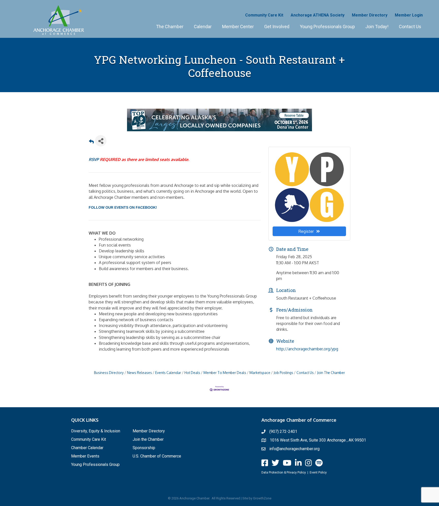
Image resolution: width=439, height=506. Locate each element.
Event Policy (318, 472)
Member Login (409, 15)
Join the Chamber (148, 439)
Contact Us (410, 26)
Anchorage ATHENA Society (317, 15)
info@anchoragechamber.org (294, 448)
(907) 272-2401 (283, 431)
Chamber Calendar (87, 447)
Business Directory (109, 372)
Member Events (85, 456)
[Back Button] (91, 142)
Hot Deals (192, 372)
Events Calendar (168, 372)
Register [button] (306, 231)
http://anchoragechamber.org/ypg (307, 348)
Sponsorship (144, 447)
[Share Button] (100, 140)
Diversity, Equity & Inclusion (95, 431)
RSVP (94, 159)
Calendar (203, 26)
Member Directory (369, 15)
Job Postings (283, 372)
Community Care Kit (264, 15)
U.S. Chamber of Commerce (157, 456)
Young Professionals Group (327, 26)
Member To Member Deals (224, 372)
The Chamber (169, 26)
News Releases (139, 372)
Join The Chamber (331, 372)
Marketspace (259, 372)
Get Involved (276, 26)
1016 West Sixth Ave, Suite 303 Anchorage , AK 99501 (318, 440)
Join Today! (376, 26)
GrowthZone (262, 498)
